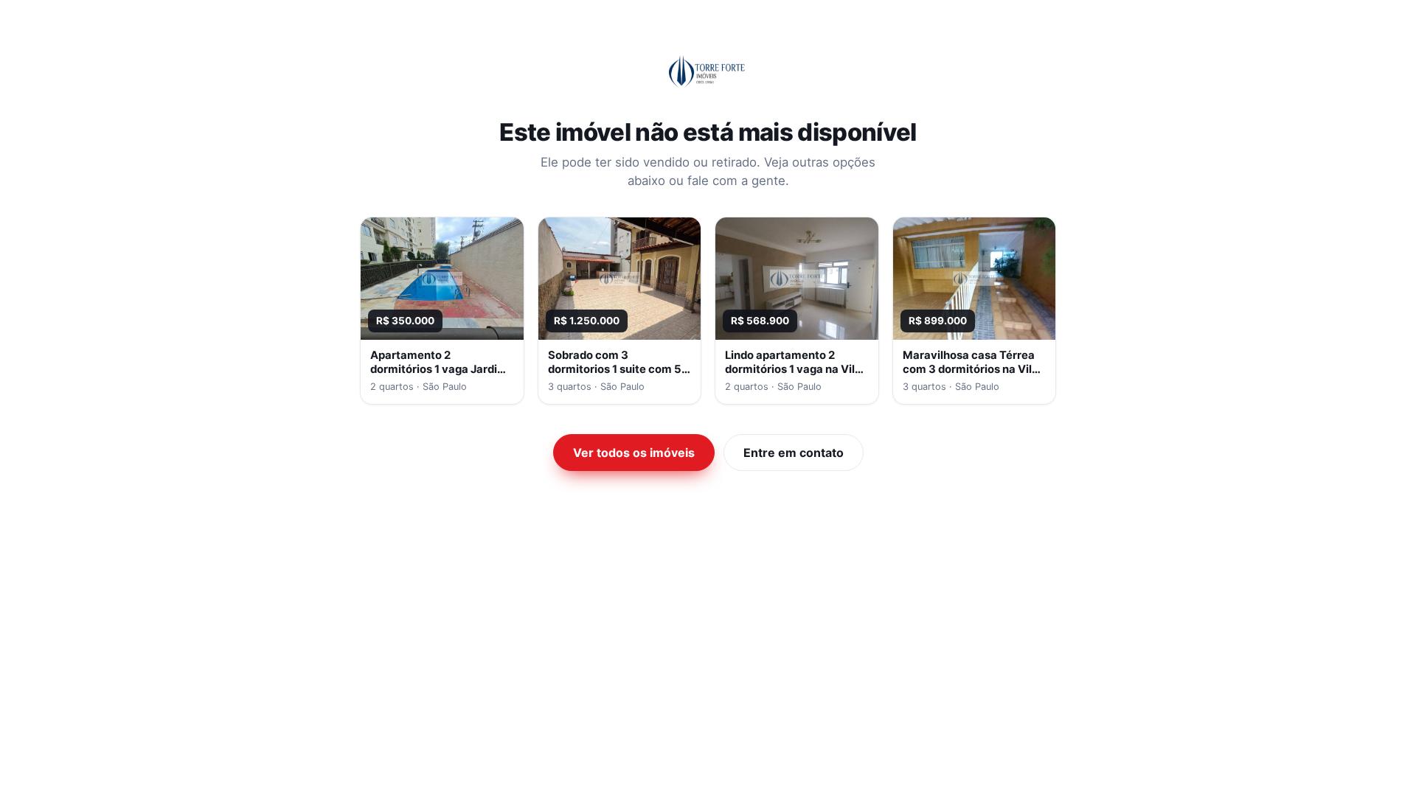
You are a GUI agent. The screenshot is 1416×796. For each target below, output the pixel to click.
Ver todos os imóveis (634, 452)
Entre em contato (793, 452)
